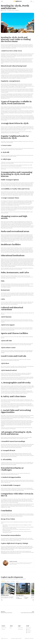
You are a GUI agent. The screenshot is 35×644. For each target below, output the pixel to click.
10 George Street (19, 595)
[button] (33, 1)
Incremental (31, 638)
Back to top (5, 638)
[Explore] (2, 1)
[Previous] (2, 600)
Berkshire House (5, 595)
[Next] (33, 600)
